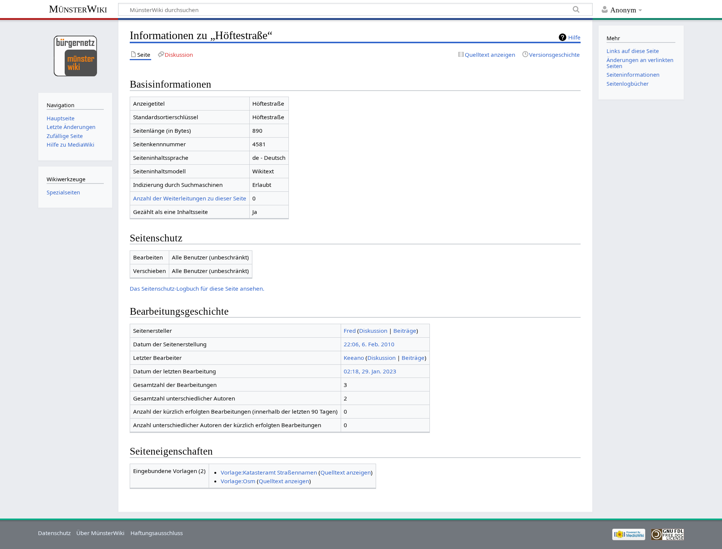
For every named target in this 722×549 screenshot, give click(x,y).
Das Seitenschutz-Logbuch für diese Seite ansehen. (197, 288)
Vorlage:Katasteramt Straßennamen (269, 472)
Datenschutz (54, 533)
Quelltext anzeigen (345, 472)
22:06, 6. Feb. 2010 (369, 344)
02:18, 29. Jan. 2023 (370, 371)
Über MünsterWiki (100, 533)
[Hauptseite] (75, 55)
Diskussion (373, 330)
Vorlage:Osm (238, 481)
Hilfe (574, 37)
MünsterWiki (78, 9)
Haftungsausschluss (156, 533)
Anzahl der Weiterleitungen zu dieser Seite (189, 198)
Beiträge (404, 330)
